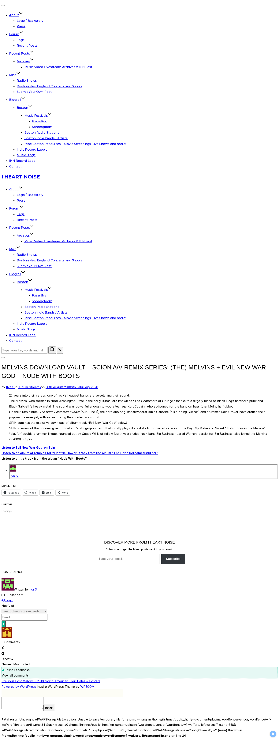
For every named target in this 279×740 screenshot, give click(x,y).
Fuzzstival (39, 121)
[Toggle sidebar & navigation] (3, 357)
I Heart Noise (21, 177)
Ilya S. (10, 387)
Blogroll (15, 100)
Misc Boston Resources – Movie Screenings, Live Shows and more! (75, 144)
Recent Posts (27, 45)
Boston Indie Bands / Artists (46, 138)
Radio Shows (27, 80)
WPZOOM (87, 686)
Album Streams (29, 387)
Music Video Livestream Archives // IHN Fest (58, 67)
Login (9, 600)
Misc (12, 75)
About (14, 15)
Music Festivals (36, 115)
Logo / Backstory (30, 21)
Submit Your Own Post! (34, 92)
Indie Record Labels (32, 149)
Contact (15, 166)
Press (21, 26)
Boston (22, 108)
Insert (49, 708)
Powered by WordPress (19, 686)
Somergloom (42, 127)
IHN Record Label (22, 161)
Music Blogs (26, 155)
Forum (14, 34)
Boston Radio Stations (41, 132)
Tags (20, 40)
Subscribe (173, 559)
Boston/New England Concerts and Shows (49, 86)
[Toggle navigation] (3, 5)
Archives (23, 61)
